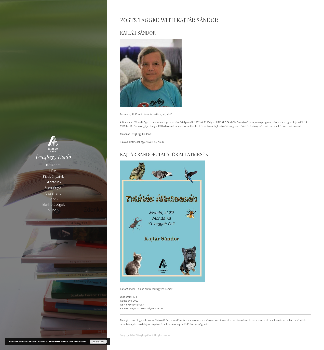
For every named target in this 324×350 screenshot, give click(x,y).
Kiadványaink (53, 176)
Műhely (53, 210)
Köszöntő (53, 165)
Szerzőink (53, 182)
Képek (53, 198)
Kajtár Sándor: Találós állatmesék (164, 154)
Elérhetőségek (53, 204)
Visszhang (53, 193)
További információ (77, 341)
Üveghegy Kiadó (53, 156)
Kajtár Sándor (138, 33)
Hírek (53, 170)
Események (53, 187)
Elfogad (98, 341)
